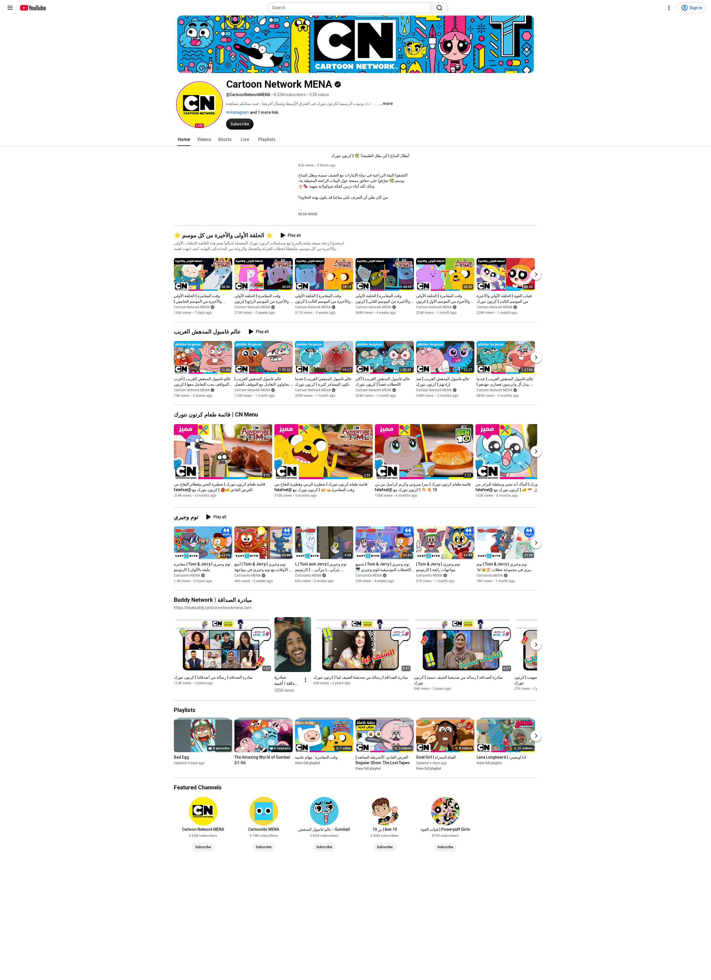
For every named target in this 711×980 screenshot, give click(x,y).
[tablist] (355, 139)
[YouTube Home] (33, 8)
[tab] (184, 139)
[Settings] (669, 7)
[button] (199, 104)
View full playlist (307, 763)
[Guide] (10, 7)
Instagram (239, 112)
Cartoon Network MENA (191, 307)
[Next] (536, 274)
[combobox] (350, 7)
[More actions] (305, 679)
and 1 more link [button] (264, 112)
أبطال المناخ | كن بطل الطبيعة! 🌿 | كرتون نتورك (370, 155)
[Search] (439, 7)
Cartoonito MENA (187, 575)
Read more (307, 214)
